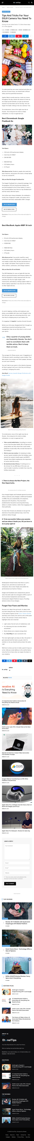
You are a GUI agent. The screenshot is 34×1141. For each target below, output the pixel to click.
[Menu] (2, 2)
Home (7, 1134)
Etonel (24, 1131)
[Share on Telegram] (25, 36)
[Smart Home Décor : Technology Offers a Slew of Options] (17, 938)
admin (7, 29)
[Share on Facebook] (5, 36)
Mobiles (14, 1137)
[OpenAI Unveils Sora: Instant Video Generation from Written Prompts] (17, 742)
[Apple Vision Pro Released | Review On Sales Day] (17, 820)
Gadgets (8, 1137)
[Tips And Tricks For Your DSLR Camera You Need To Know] (17, 85)
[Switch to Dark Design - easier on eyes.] (29, 2)
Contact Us (23, 1134)
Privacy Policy (20, 1137)
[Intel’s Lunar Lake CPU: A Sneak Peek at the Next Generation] (17, 716)
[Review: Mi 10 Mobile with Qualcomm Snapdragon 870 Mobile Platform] (17, 911)
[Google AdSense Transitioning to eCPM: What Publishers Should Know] (17, 768)
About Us (12, 1134)
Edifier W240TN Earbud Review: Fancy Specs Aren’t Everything (18, 977)
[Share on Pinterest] (18, 36)
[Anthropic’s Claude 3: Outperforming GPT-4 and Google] (6, 992)
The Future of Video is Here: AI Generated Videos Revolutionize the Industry (21, 1019)
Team (17, 1134)
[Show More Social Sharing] (30, 36)
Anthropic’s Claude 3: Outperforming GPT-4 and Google (21, 990)
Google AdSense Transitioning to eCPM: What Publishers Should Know (15, 779)
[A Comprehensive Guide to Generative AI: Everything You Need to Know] (17, 690)
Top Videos (5, 918)
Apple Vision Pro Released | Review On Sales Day (16, 831)
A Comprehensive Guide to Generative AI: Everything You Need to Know (14, 701)
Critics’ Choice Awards (25, 613)
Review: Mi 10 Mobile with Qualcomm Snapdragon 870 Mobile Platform (18, 923)
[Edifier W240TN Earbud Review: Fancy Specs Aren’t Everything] (17, 965)
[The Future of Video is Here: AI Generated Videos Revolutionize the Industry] (6, 1019)
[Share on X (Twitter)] (12, 36)
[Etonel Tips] (17, 2)
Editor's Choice (6, 11)
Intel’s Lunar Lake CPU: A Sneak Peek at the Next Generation (21, 1009)
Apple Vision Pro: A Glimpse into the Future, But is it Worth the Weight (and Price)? (17, 805)
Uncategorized (6, 945)
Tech (29, 1134)
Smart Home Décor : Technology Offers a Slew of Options (21, 1110)
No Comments (6, 32)
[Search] (31, 2)
